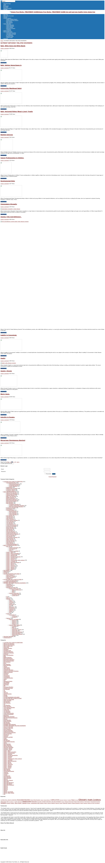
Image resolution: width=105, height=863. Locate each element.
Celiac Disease (9, 27)
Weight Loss (90, 803)
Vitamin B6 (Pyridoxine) (17, 634)
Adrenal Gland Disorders (11, 494)
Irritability (15, 801)
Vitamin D (14, 621)
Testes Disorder (9, 543)
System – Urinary (10, 569)
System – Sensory (10, 567)
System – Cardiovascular (12, 554)
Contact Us (3, 833)
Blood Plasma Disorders (11, 499)
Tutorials (5, 17)
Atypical (32, 800)
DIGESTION (6, 571)
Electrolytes (11, 604)
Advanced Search (7, 8)
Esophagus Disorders (11, 507)
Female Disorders (10, 510)
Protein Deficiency (80, 801)
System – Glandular (10, 557)
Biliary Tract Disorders (11, 496)
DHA (13, 590)
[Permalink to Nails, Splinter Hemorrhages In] (11, 80)
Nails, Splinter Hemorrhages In (11, 65)
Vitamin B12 (14, 630)
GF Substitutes (9, 35)
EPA (13, 592)
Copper (10, 603)
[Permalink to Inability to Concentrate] (11, 350)
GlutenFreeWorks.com (6, 825)
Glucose (8, 597)
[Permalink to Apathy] (8, 363)
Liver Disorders (9, 522)
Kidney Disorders (10, 519)
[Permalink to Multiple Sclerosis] (7, 149)
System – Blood (9, 552)
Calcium (11, 601)
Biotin (13, 627)
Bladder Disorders (10, 497)
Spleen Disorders (10, 539)
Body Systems (9, 22)
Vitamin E (14, 622)
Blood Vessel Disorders (11, 501)
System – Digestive (10, 555)
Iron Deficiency (11, 801)
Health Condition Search (11, 19)
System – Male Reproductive (12, 562)
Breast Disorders (13, 511)
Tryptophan (14, 616)
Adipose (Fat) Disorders (11, 493)
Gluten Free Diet (4, 856)
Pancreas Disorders (10, 531)
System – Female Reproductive (13, 556)
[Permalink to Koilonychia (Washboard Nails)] (11, 103)
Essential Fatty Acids (11, 587)
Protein (8, 613)
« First (7, 462)
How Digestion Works (5, 858)
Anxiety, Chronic (6, 371)
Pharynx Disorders (10, 535)
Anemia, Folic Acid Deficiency (11, 217)
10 (15, 462)
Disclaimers (3, 836)
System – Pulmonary (11, 565)
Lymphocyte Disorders (11, 526)
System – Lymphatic (10, 561)
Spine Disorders (10, 538)
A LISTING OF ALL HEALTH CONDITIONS (13, 481)
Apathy (3, 358)
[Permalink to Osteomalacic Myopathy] (10, 208)
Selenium (11, 610)
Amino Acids (12, 614)
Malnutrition (34, 801)
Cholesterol (8, 586)
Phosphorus (12, 608)
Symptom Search (7, 18)
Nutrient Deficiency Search (12, 20)
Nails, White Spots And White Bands (13, 46)
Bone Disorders (9, 502)
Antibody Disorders (10, 495)
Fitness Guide (9, 37)
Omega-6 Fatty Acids (14, 593)
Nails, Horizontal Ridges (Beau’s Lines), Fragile (17, 111)
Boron (10, 600)
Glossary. (82, 799)
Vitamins (8, 618)
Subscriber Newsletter (8, 636)
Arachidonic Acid (15, 594)
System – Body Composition (12, 553)
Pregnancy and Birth (13, 551)
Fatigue (73, 800)
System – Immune (10, 559)
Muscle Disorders (10, 528)
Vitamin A (14, 620)
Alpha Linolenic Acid (16, 589)
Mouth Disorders (10, 527)
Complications (9, 487)
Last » (18, 462)
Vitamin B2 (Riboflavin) (17, 631)
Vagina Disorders (13, 514)
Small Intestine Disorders (12, 537)
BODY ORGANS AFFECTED (9, 491)
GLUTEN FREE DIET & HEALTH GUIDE (12, 579)
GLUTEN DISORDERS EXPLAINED (11, 573)
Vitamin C (14, 635)
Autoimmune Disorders (14, 483)
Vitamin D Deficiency (76, 803)
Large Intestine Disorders (12, 520)
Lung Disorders (9, 523)
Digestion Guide (10, 36)
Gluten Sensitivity (10, 26)
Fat (7, 596)
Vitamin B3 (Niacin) (16, 633)
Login (4, 4)
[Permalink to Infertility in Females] (10, 432)
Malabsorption (26, 801)
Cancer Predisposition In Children (12, 158)
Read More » (3, 62)
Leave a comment (5, 48)
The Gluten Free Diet (11, 32)
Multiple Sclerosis (7, 135)
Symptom (3, 803)
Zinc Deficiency (97, 803)
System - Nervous (47, 803)
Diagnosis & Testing (10, 28)
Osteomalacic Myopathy (9, 204)
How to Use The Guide (8, 15)
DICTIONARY (6, 570)
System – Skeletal (10, 568)
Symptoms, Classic (10, 490)
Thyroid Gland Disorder (11, 544)
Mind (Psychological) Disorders (16, 506)
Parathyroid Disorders (11, 532)
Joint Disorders (9, 518)
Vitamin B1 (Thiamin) (17, 629)
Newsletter (39, 801)
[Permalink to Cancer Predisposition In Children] (6, 173)
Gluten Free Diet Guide (11, 580)
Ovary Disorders (12, 512)
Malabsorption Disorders (11, 488)
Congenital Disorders (14, 485)
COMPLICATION (54, 800)
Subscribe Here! (7, 3)
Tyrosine (14, 617)
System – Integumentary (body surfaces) (15, 560)
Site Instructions (4, 851)
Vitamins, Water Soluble (14, 625)
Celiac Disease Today (5, 827)
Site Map (5, 9)
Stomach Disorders (10, 540)
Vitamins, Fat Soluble (14, 619)
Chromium (11, 602)
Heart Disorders (9, 516)
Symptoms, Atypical (10, 489)
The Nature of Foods (11, 34)
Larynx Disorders (10, 521)
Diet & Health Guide (7, 31)
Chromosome (12, 548)
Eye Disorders (9, 508)
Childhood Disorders (13, 547)
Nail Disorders (9, 529)
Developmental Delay (8, 181)
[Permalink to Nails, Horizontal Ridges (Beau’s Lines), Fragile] (11, 126)
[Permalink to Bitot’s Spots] (11, 409)
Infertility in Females (8, 417)
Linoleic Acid (15, 595)
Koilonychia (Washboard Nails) (11, 88)
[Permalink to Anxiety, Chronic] (9, 386)
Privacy (2, 837)
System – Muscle (10, 563)
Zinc (10, 612)
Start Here (5, 14)
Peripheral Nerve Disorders (12, 534)
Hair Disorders (9, 515)
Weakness (86, 803)
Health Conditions (94, 800)
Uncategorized (6, 637)
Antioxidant (8, 584)
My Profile (5, 7)
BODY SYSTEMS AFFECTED (10, 545)
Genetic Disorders (13, 486)
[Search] (1, 1)
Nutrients (62, 801)
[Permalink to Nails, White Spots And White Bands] (4, 57)
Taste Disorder (9, 541)
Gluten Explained (7, 30)
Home (2, 40)
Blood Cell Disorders (11, 498)
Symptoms (8, 803)
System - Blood (14, 803)
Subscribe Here (4, 842)
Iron (10, 605)
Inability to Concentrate (9, 335)
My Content (6, 5)
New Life (8, 546)
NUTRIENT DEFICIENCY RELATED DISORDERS (14, 582)
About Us (3, 832)
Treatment (8, 29)
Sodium (11, 611)
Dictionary (5, 38)
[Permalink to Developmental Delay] (11, 196)
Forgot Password (52, 476)
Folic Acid (14, 628)
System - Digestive (22, 803)
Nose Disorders (9, 530)
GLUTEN (5, 572)
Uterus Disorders (13, 513)
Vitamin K (14, 623)
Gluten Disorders (7, 23)
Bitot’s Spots (5, 394)
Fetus (10, 549)
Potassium (11, 609)
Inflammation (3, 801)
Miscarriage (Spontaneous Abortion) (13, 440)
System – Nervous (10, 564)
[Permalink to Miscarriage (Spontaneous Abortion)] (11, 455)
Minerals (8, 598)
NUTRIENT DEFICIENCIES (9, 581)
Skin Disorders (9, 536)
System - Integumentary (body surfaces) (35, 803)
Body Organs (9, 21)
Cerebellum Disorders (14, 504)
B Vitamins (14, 626)
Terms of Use (4, 835)
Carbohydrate (9, 585)
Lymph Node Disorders (11, 524)
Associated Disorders (11, 482)
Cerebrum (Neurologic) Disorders (16, 505)
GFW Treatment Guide (6, 826)
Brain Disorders (9, 503)
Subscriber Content (5, 844)
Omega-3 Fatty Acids (14, 588)
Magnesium (11, 606)
